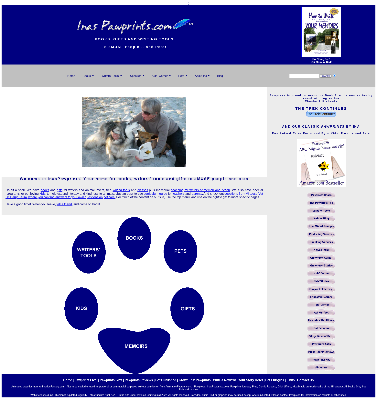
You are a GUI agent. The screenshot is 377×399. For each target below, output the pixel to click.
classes (142, 190)
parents (197, 193)
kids (42, 193)
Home (71, 75)
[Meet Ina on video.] (134, 165)
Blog (220, 75)
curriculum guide (155, 193)
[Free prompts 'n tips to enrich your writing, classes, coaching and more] (89, 272)
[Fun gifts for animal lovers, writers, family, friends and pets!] (187, 329)
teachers (178, 193)
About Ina (201, 75)
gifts (59, 190)
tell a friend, (65, 204)
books (45, 190)
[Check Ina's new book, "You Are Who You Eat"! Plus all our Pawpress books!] (134, 258)
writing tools (121, 190)
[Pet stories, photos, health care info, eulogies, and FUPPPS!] (180, 271)
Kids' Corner (160, 75)
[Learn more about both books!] (321, 56)
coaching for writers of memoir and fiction (200, 190)
